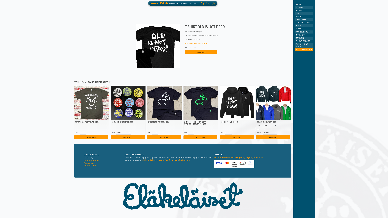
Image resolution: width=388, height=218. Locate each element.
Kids (297, 13)
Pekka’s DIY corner (90, 166)
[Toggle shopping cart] (202, 3)
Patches (299, 29)
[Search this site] (208, 3)
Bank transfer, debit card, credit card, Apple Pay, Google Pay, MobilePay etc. (238, 158)
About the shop (89, 163)
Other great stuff (303, 23)
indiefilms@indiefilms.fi (91, 160)
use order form (163, 160)
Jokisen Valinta (159, 3)
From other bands (303, 41)
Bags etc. (299, 17)
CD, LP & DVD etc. (302, 20)
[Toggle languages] (214, 3)
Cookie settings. (184, 160)
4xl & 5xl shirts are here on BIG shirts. (197, 43)
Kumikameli (300, 38)
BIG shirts (299, 10)
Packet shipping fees (304, 49)
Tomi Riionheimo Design (302, 45)
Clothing (299, 7)
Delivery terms (173, 160)
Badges (298, 26)
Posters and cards (303, 32)
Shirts (298, 4)
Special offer (301, 35)
